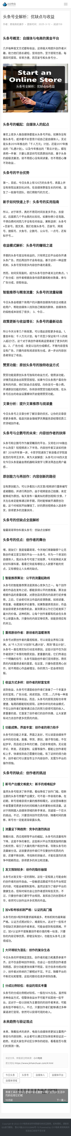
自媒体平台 (57, 1075)
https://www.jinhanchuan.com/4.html (34, 1063)
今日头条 (10, 1075)
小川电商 (38, 1058)
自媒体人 (40, 1075)
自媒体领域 (11, 1080)
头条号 (25, 1075)
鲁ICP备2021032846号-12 (27, 1127)
